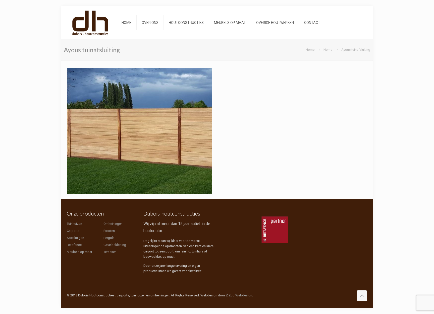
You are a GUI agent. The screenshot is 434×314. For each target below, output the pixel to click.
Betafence (74, 245)
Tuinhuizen (74, 224)
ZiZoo (230, 295)
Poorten (109, 231)
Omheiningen (113, 224)
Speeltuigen (75, 238)
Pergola (109, 238)
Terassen (110, 252)
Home (310, 49)
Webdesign (243, 295)
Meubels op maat (79, 252)
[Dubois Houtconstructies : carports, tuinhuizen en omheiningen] (90, 22)
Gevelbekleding (114, 245)
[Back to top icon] (362, 295)
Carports (73, 231)
